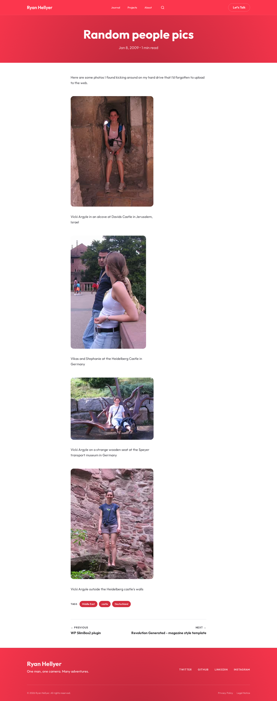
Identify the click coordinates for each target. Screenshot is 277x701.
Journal (115, 7)
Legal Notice (243, 692)
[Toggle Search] (162, 7)
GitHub (203, 669)
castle (105, 603)
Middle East (88, 603)
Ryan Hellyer (39, 7)
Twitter (185, 669)
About (148, 7)
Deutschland (121, 603)
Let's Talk (239, 7)
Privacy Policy (225, 692)
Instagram (242, 669)
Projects (132, 7)
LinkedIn (221, 669)
